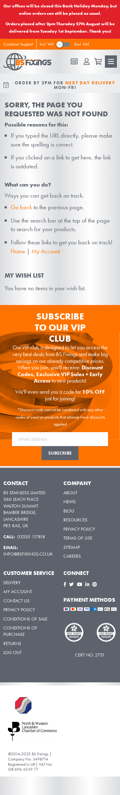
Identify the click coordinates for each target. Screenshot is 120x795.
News (69, 502)
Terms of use (77, 538)
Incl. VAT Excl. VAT (64, 44)
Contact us (16, 601)
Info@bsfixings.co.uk (28, 554)
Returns (12, 643)
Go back (21, 207)
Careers (72, 556)
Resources (75, 520)
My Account (45, 251)
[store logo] (30, 62)
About (70, 493)
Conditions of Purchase (20, 631)
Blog (68, 511)
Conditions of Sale (25, 619)
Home (18, 251)
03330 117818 (31, 537)
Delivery (12, 583)
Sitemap (71, 547)
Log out (12, 652)
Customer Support (18, 44)
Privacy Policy (79, 529)
